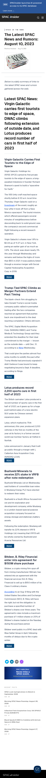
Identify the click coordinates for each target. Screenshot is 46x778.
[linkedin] (12, 662)
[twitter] (7, 662)
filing (21, 347)
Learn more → (8, 10)
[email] (17, 662)
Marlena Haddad (10, 48)
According (9, 591)
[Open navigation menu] (42, 17)
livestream (9, 205)
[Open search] (38, 17)
